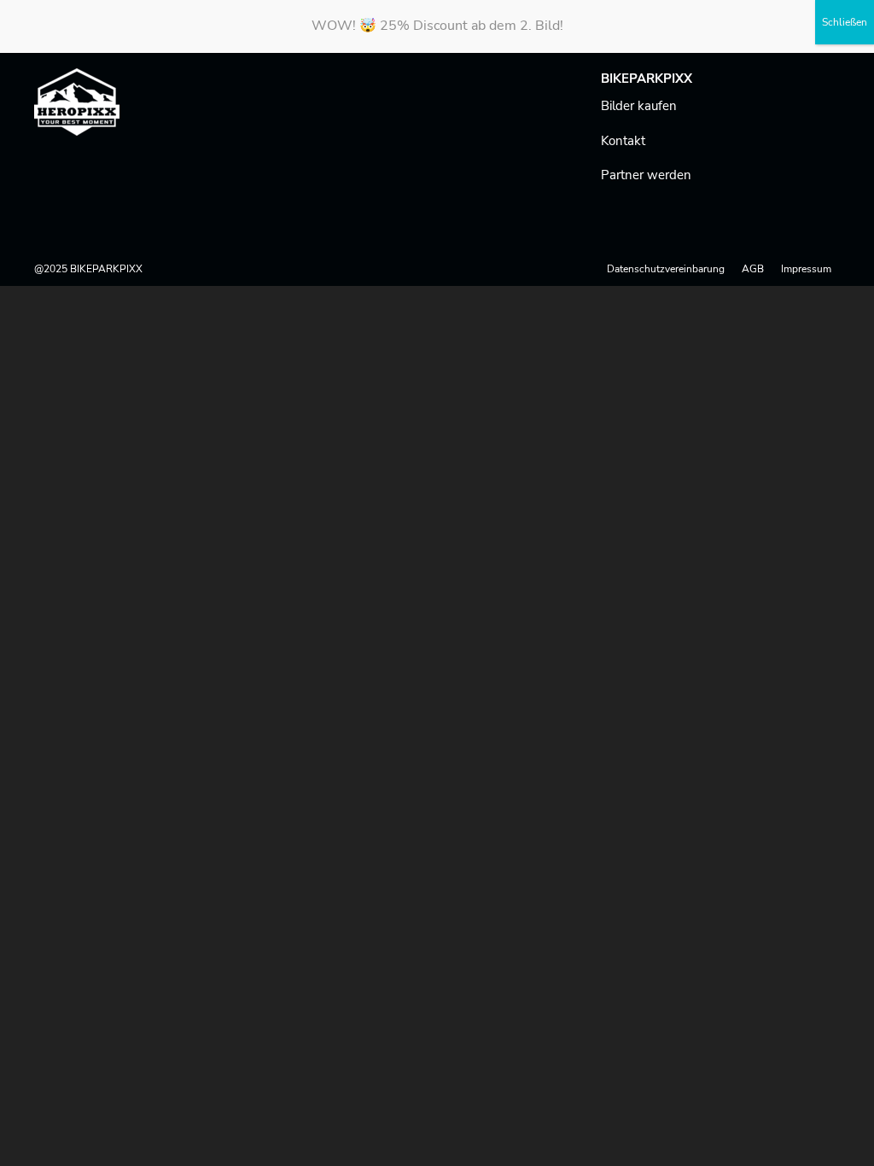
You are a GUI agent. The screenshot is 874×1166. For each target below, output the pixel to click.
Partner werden (646, 175)
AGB (753, 269)
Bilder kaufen (639, 105)
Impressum (806, 269)
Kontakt (623, 140)
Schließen (844, 22)
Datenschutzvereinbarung (666, 269)
